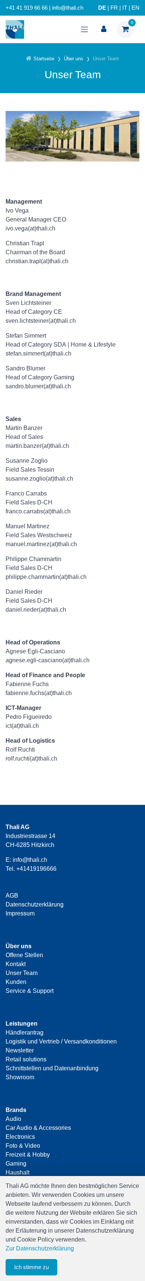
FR (114, 8)
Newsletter (20, 1050)
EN (135, 8)
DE (102, 8)
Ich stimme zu (31, 1267)
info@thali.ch (30, 860)
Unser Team (22, 973)
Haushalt (17, 1172)
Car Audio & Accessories (38, 1128)
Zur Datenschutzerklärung (40, 1248)
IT (124, 8)
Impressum (20, 913)
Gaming (16, 1163)
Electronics (20, 1137)
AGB (12, 895)
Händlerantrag (25, 1032)
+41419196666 (36, 869)
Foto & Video (23, 1146)
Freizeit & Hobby (28, 1154)
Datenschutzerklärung (35, 904)
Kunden (16, 982)
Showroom (20, 1077)
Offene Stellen (24, 955)
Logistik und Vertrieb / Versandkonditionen (61, 1041)
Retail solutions (26, 1059)
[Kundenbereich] (103, 29)
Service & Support (30, 991)
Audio (13, 1119)
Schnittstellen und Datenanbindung (52, 1068)
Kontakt (16, 964)
